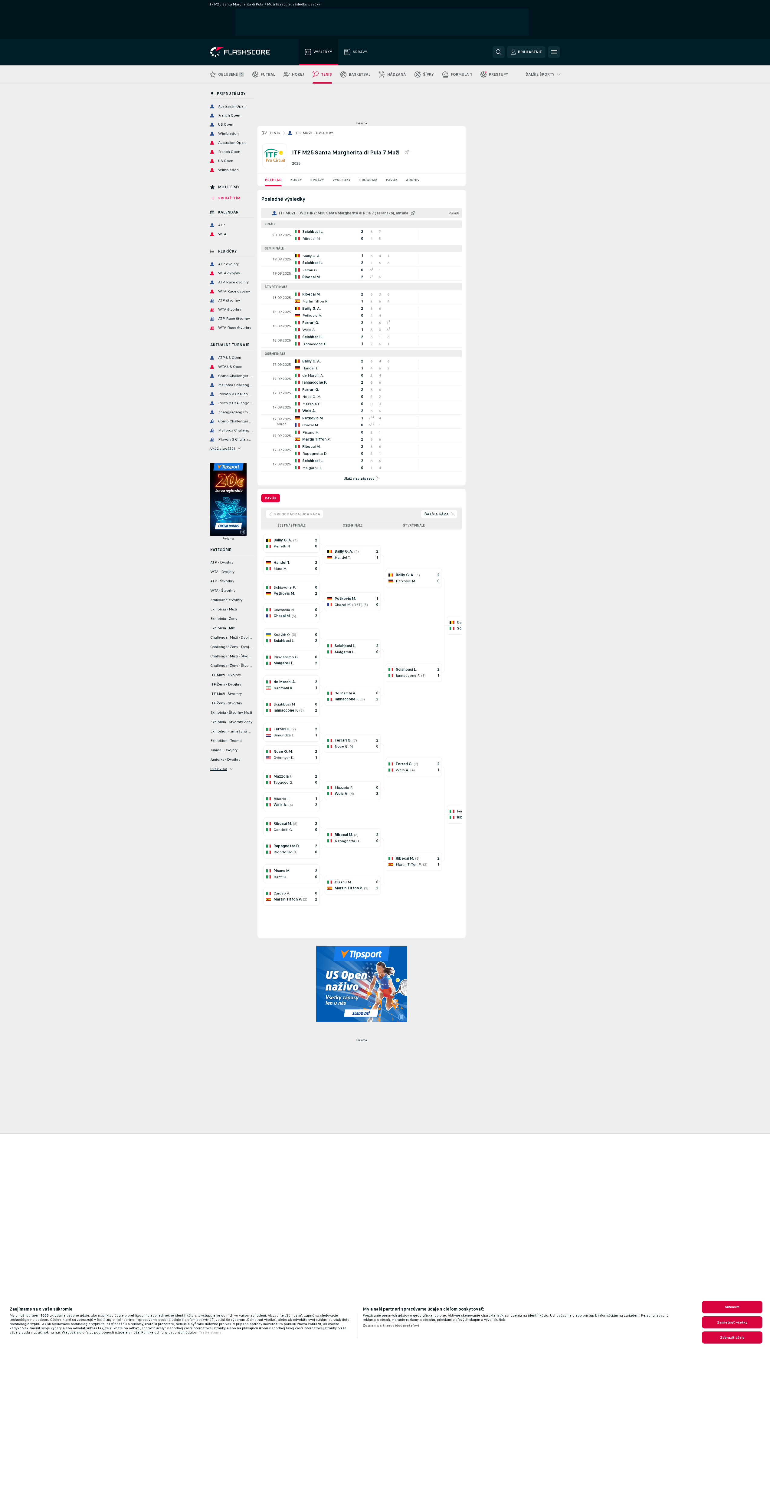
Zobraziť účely (732, 1337)
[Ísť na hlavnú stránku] (244, 52)
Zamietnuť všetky (732, 1322)
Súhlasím (732, 1307)
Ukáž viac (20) (222, 448)
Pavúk (392, 180)
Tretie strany (210, 1332)
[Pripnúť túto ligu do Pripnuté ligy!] (407, 152)
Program (368, 180)
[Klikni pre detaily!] (361, 235)
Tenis (274, 133)
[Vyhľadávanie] (499, 52)
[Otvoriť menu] (554, 52)
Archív (413, 180)
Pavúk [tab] (271, 498)
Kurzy (296, 180)
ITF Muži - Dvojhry (314, 133)
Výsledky (342, 180)
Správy (317, 180)
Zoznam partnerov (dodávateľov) (391, 1325)
